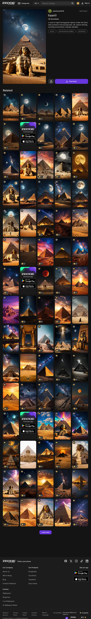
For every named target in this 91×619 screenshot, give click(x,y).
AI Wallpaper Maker (10, 605)
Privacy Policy (15, 614)
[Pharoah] (80, 339)
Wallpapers (7, 593)
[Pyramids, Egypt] (63, 194)
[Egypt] (28, 367)
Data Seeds (32, 583)
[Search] (73, 3)
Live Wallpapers (9, 601)
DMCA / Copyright (45, 614)
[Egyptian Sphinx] (11, 223)
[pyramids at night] (11, 425)
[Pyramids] (63, 107)
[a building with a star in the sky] (11, 339)
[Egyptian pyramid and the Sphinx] (28, 223)
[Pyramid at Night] (63, 252)
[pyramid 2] (80, 310)
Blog (4, 579)
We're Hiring (7, 575)
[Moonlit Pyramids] (45, 194)
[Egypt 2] (11, 310)
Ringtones (6, 597)
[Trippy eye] (63, 425)
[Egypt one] (11, 194)
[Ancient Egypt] (63, 136)
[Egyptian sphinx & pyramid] (80, 107)
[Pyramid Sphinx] (28, 454)
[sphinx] (28, 165)
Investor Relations (9, 583)
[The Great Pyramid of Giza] (80, 194)
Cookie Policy (25, 614)
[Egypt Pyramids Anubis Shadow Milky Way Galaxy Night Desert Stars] (63, 396)
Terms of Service (5, 614)
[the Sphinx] (11, 252)
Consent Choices (34, 614)
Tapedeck (32, 579)
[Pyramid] (80, 483)
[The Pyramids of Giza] (11, 107)
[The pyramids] (11, 367)
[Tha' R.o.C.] (80, 425)
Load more (45, 532)
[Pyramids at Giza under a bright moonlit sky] (28, 194)
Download (73, 81)
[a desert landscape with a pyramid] (80, 223)
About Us (6, 571)
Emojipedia (32, 571)
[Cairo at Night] (28, 339)
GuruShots (32, 575)
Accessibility (57, 613)
